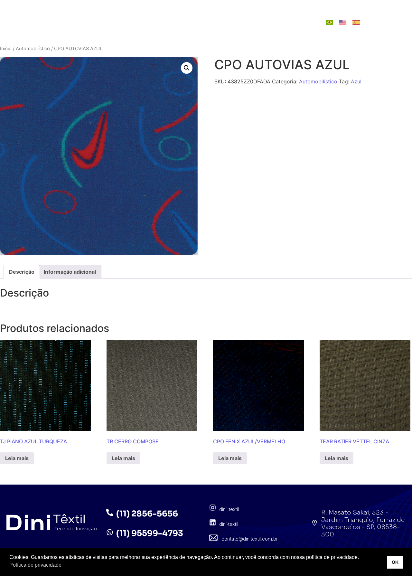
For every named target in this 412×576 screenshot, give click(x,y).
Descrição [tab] (21, 272)
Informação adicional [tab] (70, 272)
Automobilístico (33, 49)
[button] (186, 68)
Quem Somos (157, 16)
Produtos (201, 16)
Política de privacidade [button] (35, 565)
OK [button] (395, 562)
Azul (356, 81)
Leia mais (17, 458)
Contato (246, 28)
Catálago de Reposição (189, 28)
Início (6, 49)
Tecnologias (245, 16)
